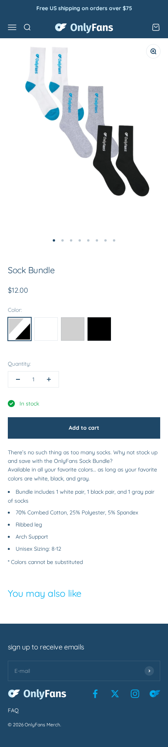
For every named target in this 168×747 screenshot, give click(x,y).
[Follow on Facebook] (95, 693)
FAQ (13, 710)
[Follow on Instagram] (135, 693)
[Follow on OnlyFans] (155, 693)
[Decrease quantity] (18, 379)
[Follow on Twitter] (115, 693)
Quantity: (19, 363)
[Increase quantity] (49, 379)
